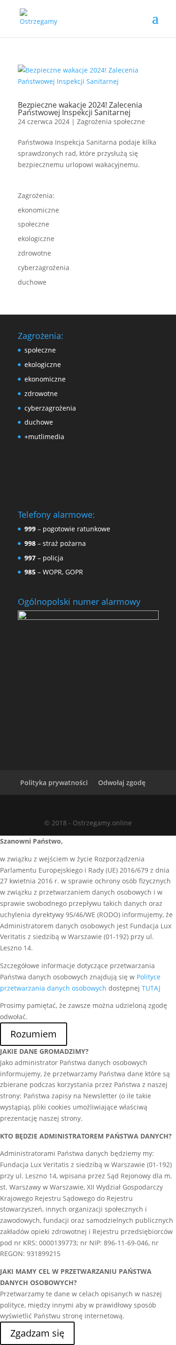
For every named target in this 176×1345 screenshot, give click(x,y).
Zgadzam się (37, 1333)
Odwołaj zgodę (121, 782)
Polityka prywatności (54, 782)
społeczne (33, 224)
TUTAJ (151, 988)
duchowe (32, 282)
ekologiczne (36, 238)
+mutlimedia (44, 436)
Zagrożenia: (36, 195)
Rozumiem (33, 1034)
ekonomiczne (38, 210)
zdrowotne (34, 253)
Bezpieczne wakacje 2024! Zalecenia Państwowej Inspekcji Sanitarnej (80, 109)
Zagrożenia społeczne (111, 121)
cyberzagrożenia (43, 267)
